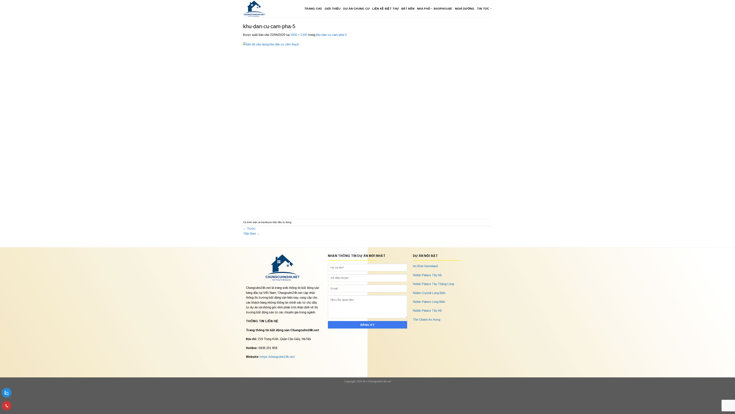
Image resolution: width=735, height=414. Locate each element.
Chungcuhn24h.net (379, 381)
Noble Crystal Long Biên (429, 293)
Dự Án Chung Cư (356, 8)
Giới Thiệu (333, 8)
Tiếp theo (251, 233)
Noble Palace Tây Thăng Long (433, 284)
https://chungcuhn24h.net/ (277, 356)
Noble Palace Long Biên (429, 301)
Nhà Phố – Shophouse (434, 8)
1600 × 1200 (298, 34)
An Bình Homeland (425, 266)
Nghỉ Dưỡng (464, 8)
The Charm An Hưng (426, 319)
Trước (249, 228)
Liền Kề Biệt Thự (385, 8)
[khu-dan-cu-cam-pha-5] (358, 128)
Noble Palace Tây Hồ (427, 275)
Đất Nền (407, 8)
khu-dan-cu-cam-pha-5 (331, 34)
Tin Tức (483, 8)
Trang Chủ (313, 8)
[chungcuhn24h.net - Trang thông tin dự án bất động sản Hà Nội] (256, 8)
